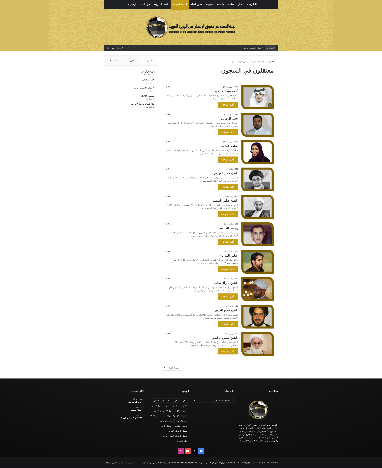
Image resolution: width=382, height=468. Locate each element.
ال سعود (166, 400)
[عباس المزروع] (257, 262)
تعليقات (113, 60)
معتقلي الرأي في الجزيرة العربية (175, 436)
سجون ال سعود (166, 421)
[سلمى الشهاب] (257, 152)
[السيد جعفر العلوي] (257, 317)
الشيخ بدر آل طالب (226, 282)
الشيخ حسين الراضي (225, 337)
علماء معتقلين (148, 80)
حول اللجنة (145, 4)
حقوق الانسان (182, 411)
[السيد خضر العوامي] (257, 179)
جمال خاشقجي (171, 405)
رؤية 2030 (154, 416)
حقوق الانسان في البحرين (163, 411)
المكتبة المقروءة (161, 4)
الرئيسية (250, 4)
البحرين (176, 400)
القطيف (184, 405)
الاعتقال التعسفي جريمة (143, 88)
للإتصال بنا (132, 4)
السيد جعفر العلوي (226, 310)
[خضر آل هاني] (257, 125)
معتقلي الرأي (166, 426)
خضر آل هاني (229, 118)
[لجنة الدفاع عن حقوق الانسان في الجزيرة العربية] (191, 27)
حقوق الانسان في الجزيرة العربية (175, 416)
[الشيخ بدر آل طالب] (257, 289)
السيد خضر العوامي (225, 173)
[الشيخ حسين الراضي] (257, 344)
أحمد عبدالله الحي (226, 91)
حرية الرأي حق (147, 72)
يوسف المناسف (228, 228)
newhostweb (191, 462)
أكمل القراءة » (227, 104)
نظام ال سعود (182, 441)
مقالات (231, 4)
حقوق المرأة (196, 4)
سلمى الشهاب (229, 146)
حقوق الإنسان (157, 405)
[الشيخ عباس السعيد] (257, 207)
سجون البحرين (181, 421)
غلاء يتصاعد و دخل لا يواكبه (142, 104)
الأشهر (150, 60)
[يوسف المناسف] (257, 234)
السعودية (155, 400)
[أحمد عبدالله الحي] (257, 97)
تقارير (210, 4)
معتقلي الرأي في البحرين (177, 431)
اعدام (185, 400)
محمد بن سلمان (181, 426)
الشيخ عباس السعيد (225, 200)
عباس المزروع (229, 255)
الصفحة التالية (174, 368)
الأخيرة (132, 60)
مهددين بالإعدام (256, 48)
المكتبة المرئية (180, 4)
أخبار (240, 4)
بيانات (221, 4)
